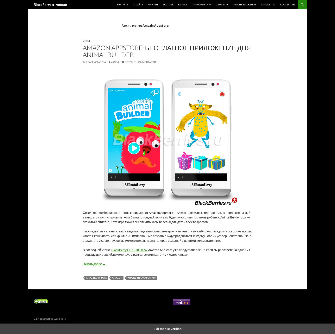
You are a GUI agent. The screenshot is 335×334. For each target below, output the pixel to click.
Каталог (182, 4)
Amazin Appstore (96, 277)
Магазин (153, 4)
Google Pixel (287, 4)
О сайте (138, 4)
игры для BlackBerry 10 (141, 277)
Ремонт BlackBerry (244, 4)
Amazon (117, 277)
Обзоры (220, 4)
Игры (86, 41)
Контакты (123, 4)
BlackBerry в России (50, 5)
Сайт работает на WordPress (50, 318)
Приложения (200, 4)
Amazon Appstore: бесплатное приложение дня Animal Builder (167, 51)
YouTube (168, 4)
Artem (115, 62)
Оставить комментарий (140, 62)
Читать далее (94, 264)
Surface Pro (268, 4)
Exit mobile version (168, 329)
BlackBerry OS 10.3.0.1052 (129, 250)
